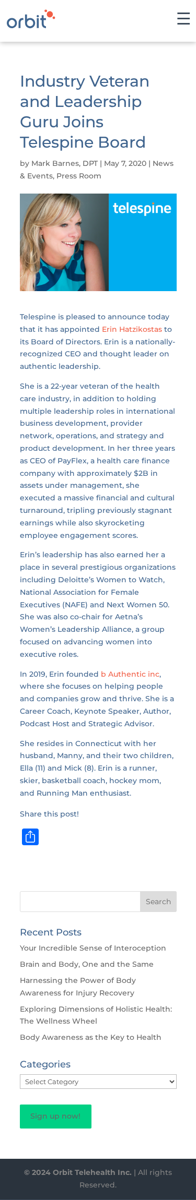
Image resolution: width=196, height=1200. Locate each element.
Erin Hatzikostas (132, 329)
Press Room (78, 176)
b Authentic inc (130, 674)
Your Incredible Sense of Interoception (93, 948)
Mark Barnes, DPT (64, 163)
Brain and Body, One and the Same (87, 964)
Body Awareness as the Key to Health (91, 1037)
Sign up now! (55, 1116)
